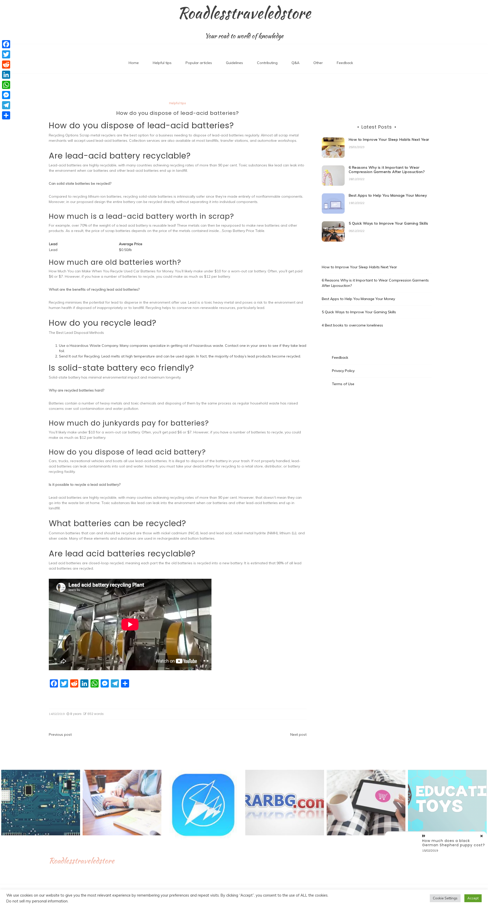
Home (134, 62)
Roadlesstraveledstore (244, 13)
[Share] (6, 115)
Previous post (60, 734)
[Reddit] (6, 64)
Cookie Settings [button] (445, 898)
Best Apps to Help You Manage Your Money (388, 195)
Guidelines (234, 62)
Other (318, 62)
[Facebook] (6, 44)
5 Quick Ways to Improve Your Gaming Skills (388, 223)
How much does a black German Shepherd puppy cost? (453, 843)
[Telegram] (6, 105)
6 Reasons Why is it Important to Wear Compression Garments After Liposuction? (387, 169)
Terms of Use (343, 384)
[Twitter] (6, 54)
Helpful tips (162, 62)
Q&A (295, 62)
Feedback (345, 62)
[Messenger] (6, 95)
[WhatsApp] (6, 85)
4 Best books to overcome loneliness (352, 325)
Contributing (267, 62)
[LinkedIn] (6, 75)
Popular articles (199, 62)
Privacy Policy (343, 370)
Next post (298, 734)
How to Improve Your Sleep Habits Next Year (389, 139)
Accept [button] (473, 898)
